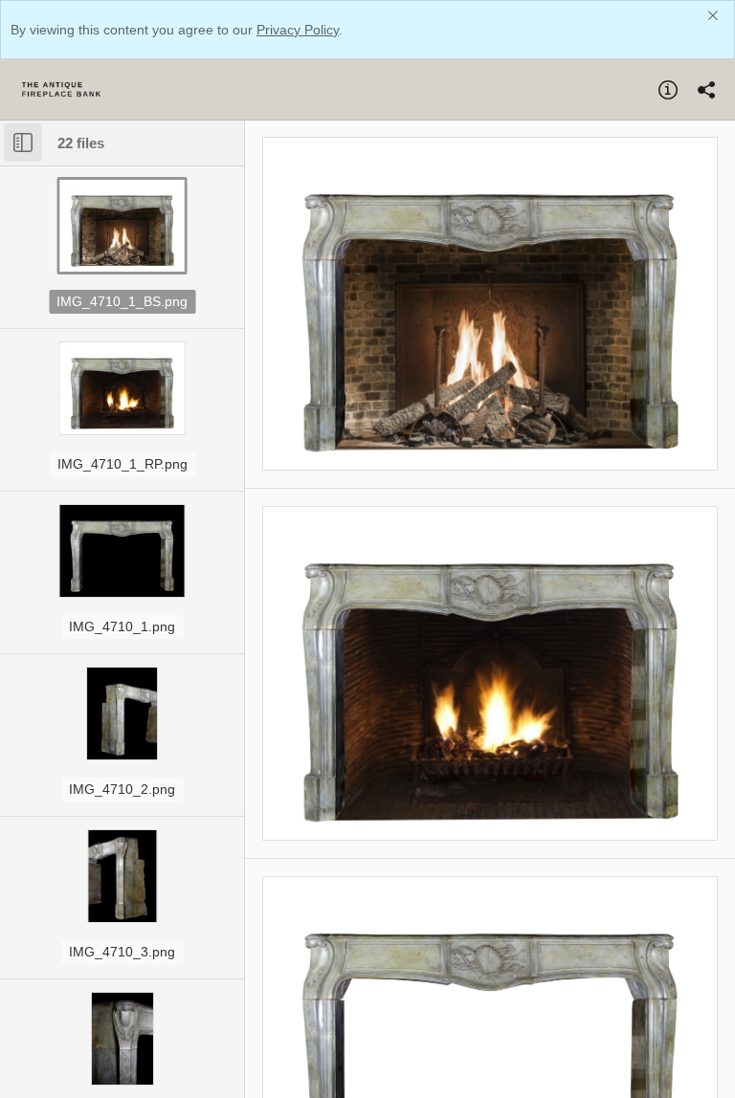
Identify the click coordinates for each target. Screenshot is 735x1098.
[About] (668, 90)
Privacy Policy (297, 29)
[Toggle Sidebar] (23, 142)
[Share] (706, 90)
